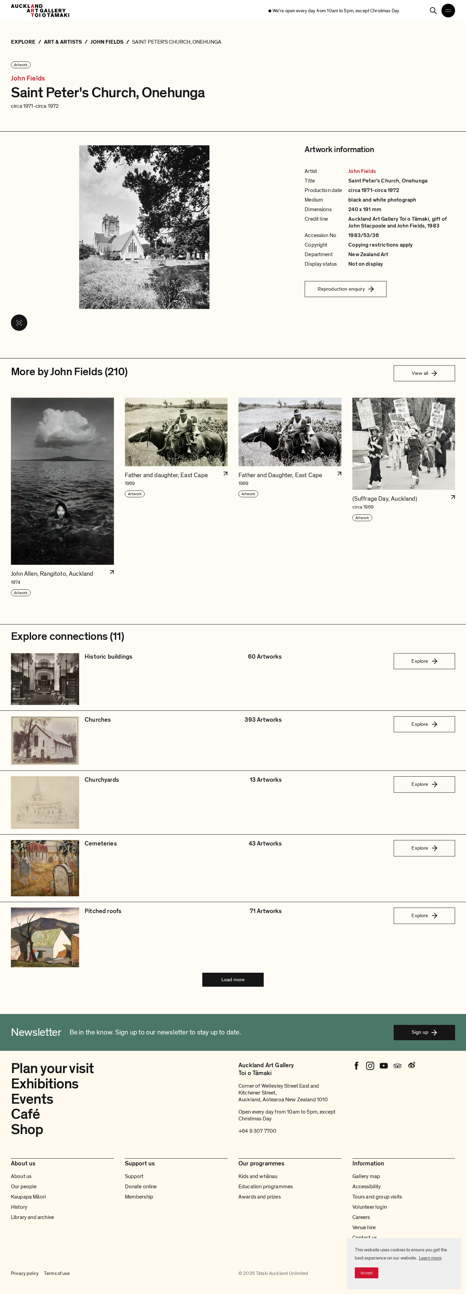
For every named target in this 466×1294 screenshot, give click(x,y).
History (19, 1207)
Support (134, 1176)
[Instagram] (370, 1066)
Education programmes (265, 1186)
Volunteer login (369, 1207)
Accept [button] (367, 1273)
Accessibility (366, 1186)
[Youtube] (384, 1066)
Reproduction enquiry (341, 288)
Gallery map (366, 1176)
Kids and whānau (257, 1176)
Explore (419, 661)
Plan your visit (52, 1068)
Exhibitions (45, 1083)
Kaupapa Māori (28, 1197)
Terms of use (57, 1273)
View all (420, 373)
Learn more (430, 1258)
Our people (24, 1186)
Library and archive (32, 1217)
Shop (27, 1129)
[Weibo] (411, 1066)
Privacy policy (25, 1273)
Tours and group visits (377, 1197)
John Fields (28, 78)
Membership (139, 1197)
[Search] (433, 10)
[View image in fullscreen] (19, 322)
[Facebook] (356, 1066)
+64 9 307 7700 (257, 1131)
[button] (62, 497)
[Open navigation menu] (448, 10)
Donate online (141, 1186)
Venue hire (364, 1227)
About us (21, 1176)
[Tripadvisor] (397, 1066)
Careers (361, 1217)
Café (25, 1114)
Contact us (364, 1237)
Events (32, 1099)
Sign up (420, 1032)
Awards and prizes (259, 1197)
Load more (233, 979)
